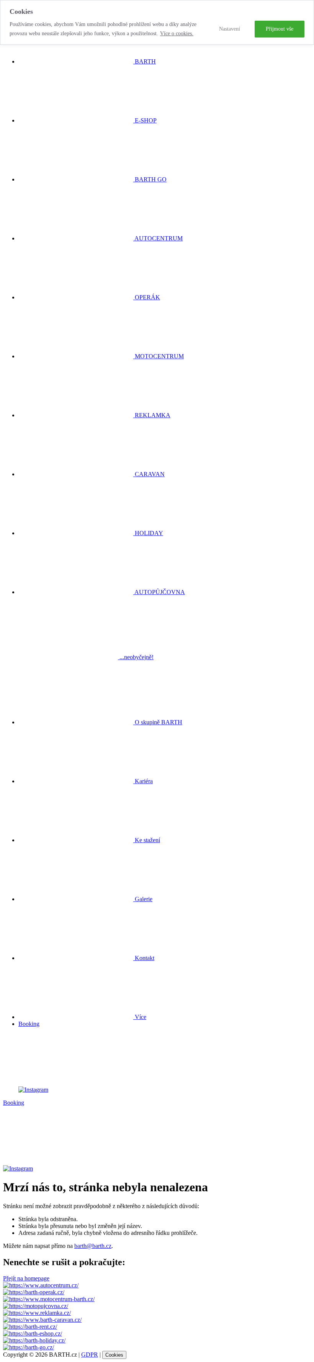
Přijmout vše (279, 29)
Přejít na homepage (26, 1278)
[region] (157, 22)
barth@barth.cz (92, 1246)
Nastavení (229, 29)
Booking (28, 1024)
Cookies (114, 1355)
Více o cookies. (176, 33)
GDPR (89, 1354)
